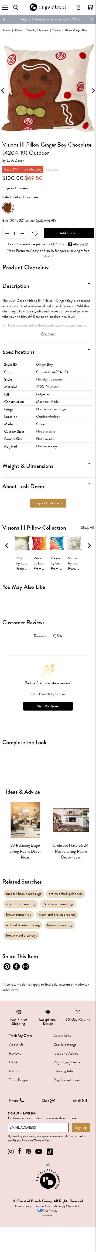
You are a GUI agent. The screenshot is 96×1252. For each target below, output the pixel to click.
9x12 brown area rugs (58, 904)
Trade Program (20, 1080)
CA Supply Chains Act (66, 1206)
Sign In (49, 250)
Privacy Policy (20, 1140)
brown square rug (59, 925)
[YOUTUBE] (38, 1151)
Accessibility (62, 1036)
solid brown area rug (20, 904)
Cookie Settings (64, 1044)
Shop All (87, 528)
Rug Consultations (66, 1080)
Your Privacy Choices (49, 1213)
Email (77, 1100)
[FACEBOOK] (19, 1151)
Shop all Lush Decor (48, 503)
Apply (34, 250)
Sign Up (81, 1127)
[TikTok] (50, 1151)
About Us (16, 1044)
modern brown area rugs (23, 893)
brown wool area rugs (21, 935)
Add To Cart (69, 233)
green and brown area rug (57, 914)
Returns (15, 1071)
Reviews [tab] (40, 636)
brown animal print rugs (66, 893)
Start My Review (47, 706)
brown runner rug (18, 914)
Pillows (18, 30)
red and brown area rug (23, 925)
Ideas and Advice (65, 1053)
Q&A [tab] (57, 636)
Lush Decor (15, 160)
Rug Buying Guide (66, 1062)
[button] (90, 7)
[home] (47, 10)
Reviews (15, 1053)
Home (6, 30)
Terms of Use (42, 1140)
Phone (14, 1100)
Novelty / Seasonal (37, 30)
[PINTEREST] (28, 1151)
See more (48, 334)
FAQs (13, 1062)
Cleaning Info (63, 1071)
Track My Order (20, 1035)
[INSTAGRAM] (11, 1151)
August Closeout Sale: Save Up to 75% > (48, 19)
